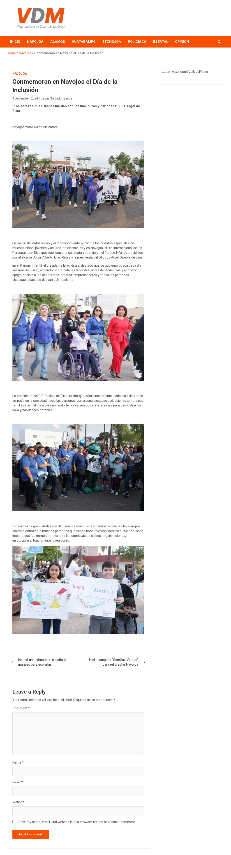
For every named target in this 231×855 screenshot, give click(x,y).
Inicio (15, 42)
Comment (21, 708)
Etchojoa (111, 42)
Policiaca (137, 42)
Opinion (182, 42)
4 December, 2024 (25, 98)
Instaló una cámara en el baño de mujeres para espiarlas (42, 662)
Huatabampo (84, 42)
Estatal (160, 42)
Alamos (57, 42)
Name (18, 762)
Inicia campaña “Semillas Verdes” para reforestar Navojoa (113, 662)
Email (17, 782)
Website (18, 802)
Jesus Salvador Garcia (56, 98)
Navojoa (35, 42)
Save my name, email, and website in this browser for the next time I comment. (77, 822)
